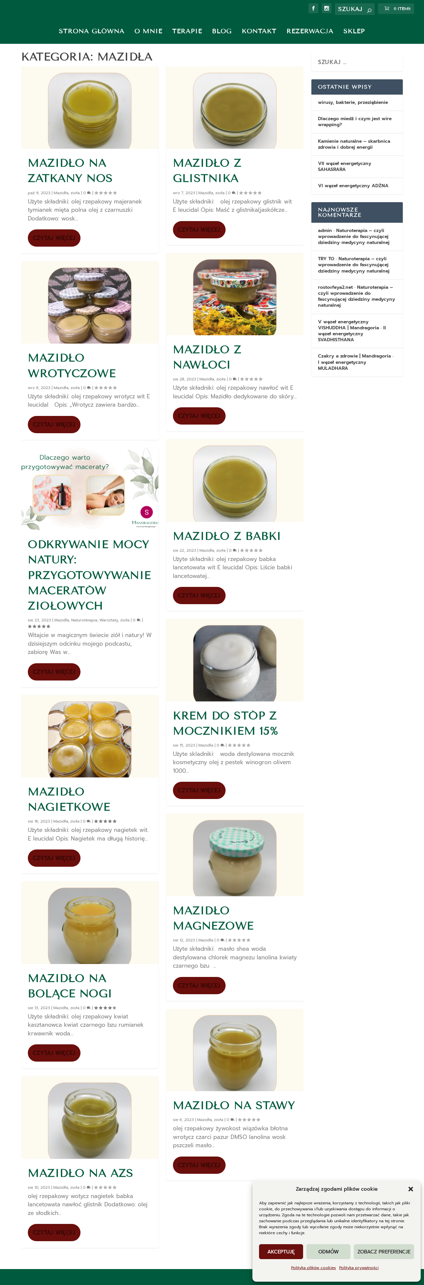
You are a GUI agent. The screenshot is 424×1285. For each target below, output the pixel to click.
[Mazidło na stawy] (234, 1050)
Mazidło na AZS (80, 1173)
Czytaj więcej (54, 238)
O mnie (148, 31)
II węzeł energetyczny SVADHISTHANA (352, 333)
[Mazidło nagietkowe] (89, 736)
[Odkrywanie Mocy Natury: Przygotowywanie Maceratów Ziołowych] (89, 489)
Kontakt (259, 31)
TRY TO (326, 258)
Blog (222, 31)
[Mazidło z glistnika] (234, 107)
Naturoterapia (84, 620)
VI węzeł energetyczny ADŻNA (353, 185)
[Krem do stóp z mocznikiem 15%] (234, 660)
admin (325, 230)
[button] (410, 1189)
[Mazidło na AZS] (89, 1117)
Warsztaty (108, 620)
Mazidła (61, 193)
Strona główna (92, 31)
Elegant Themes (89, 1277)
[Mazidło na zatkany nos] (89, 107)
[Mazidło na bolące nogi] (89, 922)
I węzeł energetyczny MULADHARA (342, 365)
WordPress (167, 1277)
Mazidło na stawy (234, 1105)
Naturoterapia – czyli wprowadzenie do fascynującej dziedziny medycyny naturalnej (354, 236)
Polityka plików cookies (313, 1268)
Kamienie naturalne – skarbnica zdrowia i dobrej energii (354, 144)
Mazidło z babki (227, 536)
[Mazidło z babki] (234, 480)
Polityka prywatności (359, 1268)
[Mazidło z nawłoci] (234, 294)
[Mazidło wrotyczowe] (89, 302)
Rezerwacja (310, 31)
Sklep (354, 31)
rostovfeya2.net (335, 287)
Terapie (187, 31)
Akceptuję (281, 1251)
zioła (75, 193)
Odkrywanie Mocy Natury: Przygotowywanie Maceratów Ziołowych (89, 575)
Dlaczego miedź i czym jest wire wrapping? (355, 121)
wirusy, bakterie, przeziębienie (353, 102)
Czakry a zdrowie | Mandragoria (354, 356)
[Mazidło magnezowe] (234, 855)
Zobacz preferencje (383, 1251)
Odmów (328, 1251)
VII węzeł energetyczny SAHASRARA (344, 166)
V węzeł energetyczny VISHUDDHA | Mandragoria (348, 324)
